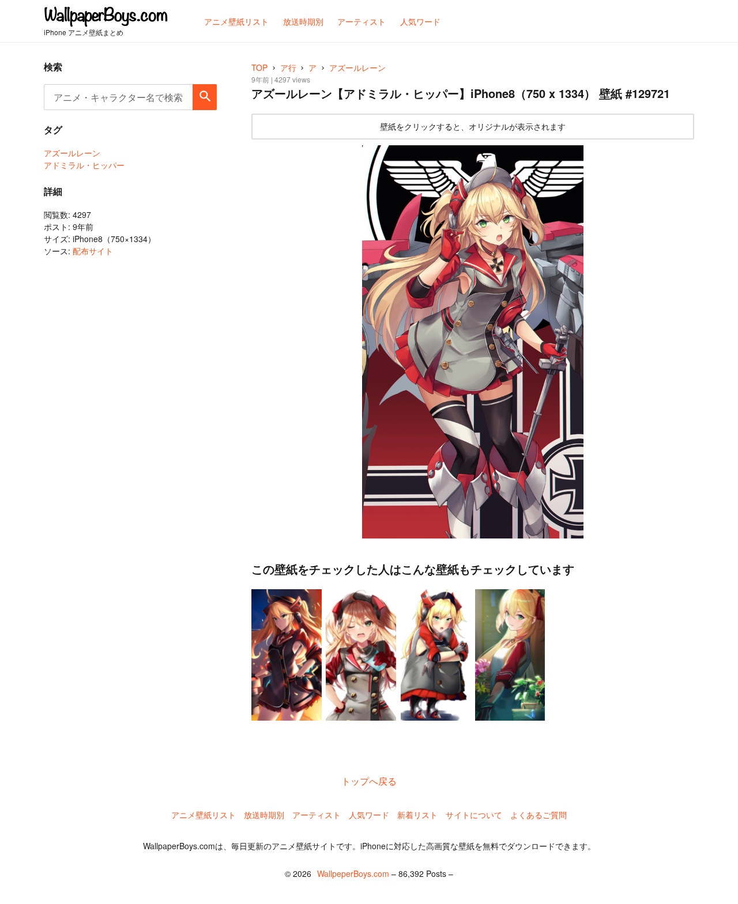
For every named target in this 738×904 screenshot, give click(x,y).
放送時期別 (264, 814)
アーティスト (316, 814)
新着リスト (417, 814)
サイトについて (474, 814)
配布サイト (93, 251)
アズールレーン (72, 153)
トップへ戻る (369, 781)
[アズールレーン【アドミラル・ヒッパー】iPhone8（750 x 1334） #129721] (472, 342)
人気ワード (369, 814)
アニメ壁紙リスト (203, 814)
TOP (259, 67)
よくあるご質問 (538, 814)
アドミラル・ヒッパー (84, 165)
